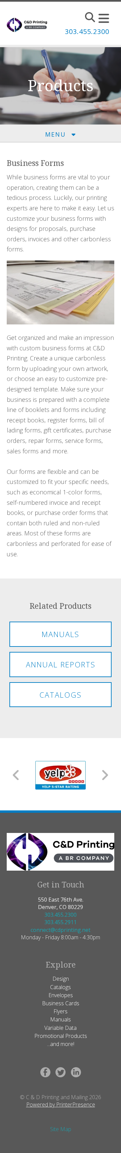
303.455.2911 (60, 922)
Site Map (60, 1129)
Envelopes (60, 995)
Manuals (60, 634)
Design (60, 978)
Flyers (60, 1011)
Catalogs (60, 695)
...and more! (60, 1044)
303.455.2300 (60, 914)
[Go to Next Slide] (104, 775)
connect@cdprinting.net (60, 930)
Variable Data (60, 1028)
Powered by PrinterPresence (60, 1104)
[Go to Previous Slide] (16, 775)
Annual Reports (60, 664)
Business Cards (60, 1003)
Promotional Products (60, 1036)
